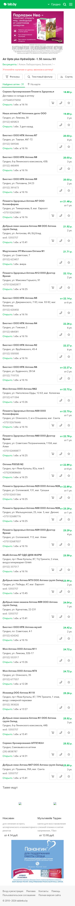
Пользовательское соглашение (19, 895)
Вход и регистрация (13, 891)
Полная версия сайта (50, 895)
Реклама (30, 891)
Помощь (55, 891)
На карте (35, 84)
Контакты (43, 891)
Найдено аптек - (13, 84)
